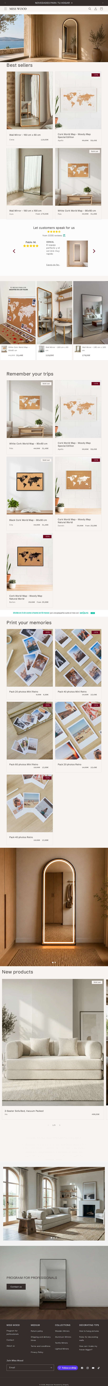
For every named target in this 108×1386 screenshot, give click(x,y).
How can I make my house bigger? (88, 1348)
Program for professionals (13, 1332)
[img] (54, 232)
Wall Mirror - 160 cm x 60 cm (25, 134)
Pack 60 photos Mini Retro (23, 764)
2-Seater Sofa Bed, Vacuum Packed (24, 1111)
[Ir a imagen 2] (55, 962)
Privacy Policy (37, 1352)
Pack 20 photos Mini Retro (23, 691)
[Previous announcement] (5, 3)
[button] (5, 9)
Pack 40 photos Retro (21, 837)
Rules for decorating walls (88, 1338)
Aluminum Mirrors (63, 1337)
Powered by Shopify (61, 1385)
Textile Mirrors (61, 1343)
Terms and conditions (40, 1346)
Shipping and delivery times (41, 1338)
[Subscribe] (51, 1368)
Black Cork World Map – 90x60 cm (28, 520)
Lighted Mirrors (62, 1349)
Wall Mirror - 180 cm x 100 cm (25, 210)
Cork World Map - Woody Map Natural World (74, 521)
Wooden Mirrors (62, 1331)
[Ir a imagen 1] (52, 962)
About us (11, 1346)
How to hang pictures (89, 1331)
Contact (10, 1340)
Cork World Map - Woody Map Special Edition (74, 135)
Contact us (16, 1286)
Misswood (49, 1385)
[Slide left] (48, 1125)
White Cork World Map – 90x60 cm (77, 210)
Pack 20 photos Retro (69, 764)
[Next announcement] (103, 3)
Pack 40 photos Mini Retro (72, 691)
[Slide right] (60, 1125)
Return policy (37, 1331)
